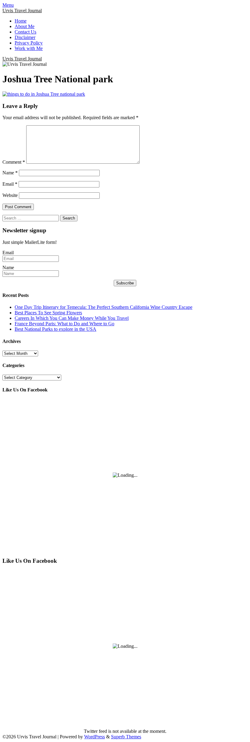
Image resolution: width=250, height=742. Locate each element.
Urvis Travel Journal (22, 10)
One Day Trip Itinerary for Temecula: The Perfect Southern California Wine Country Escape (103, 307)
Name (10, 172)
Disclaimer (25, 37)
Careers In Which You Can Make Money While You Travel (72, 318)
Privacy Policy (29, 42)
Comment (13, 162)
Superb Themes (126, 736)
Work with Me (29, 48)
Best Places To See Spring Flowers (48, 312)
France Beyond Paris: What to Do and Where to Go (64, 323)
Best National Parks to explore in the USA (55, 329)
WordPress (94, 736)
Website (10, 195)
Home (21, 20)
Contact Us (25, 31)
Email (9, 184)
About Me (24, 26)
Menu (8, 5)
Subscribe (125, 283)
